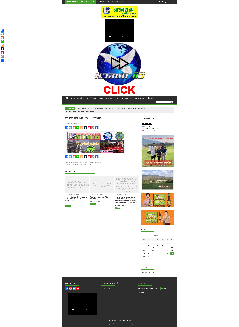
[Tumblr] (2, 49)
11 (153, 248)
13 (162, 248)
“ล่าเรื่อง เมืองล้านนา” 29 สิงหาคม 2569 (102, 184)
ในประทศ (68, 206)
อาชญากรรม (110, 98)
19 (157, 251)
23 (144, 254)
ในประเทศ (151, 98)
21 (167, 251)
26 (157, 254)
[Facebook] (2, 30)
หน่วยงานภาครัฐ (140, 98)
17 (148, 251)
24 (148, 254)
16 (144, 251)
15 (172, 248)
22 (172, 251)
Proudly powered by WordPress (107, 324)
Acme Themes (137, 324)
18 (153, 251)
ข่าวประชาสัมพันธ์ (76, 98)
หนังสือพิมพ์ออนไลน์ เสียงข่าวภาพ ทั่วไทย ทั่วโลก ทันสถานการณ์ (77, 185)
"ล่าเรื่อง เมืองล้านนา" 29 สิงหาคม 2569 (108, 2)
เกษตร (101, 98)
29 (172, 254)
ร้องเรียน (93, 98)
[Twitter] (2, 34)
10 (148, 248)
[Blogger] (2, 45)
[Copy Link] (2, 56)
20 (162, 251)
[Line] (2, 41)
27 (162, 254)
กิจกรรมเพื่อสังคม (127, 98)
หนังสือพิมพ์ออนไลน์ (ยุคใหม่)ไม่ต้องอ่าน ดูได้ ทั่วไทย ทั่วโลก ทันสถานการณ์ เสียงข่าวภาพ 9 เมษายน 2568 (83, 163)
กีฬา (117, 98)
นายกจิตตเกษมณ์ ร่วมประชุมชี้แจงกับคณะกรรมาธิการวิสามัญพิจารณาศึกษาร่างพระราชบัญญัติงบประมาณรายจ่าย (127, 185)
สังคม (86, 98)
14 (167, 248)
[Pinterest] (2, 53)
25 (153, 254)
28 (167, 254)
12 (157, 248)
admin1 (77, 123)
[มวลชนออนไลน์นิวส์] (66, 97)
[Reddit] (2, 38)
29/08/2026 (70, 194)
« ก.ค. (143, 262)
